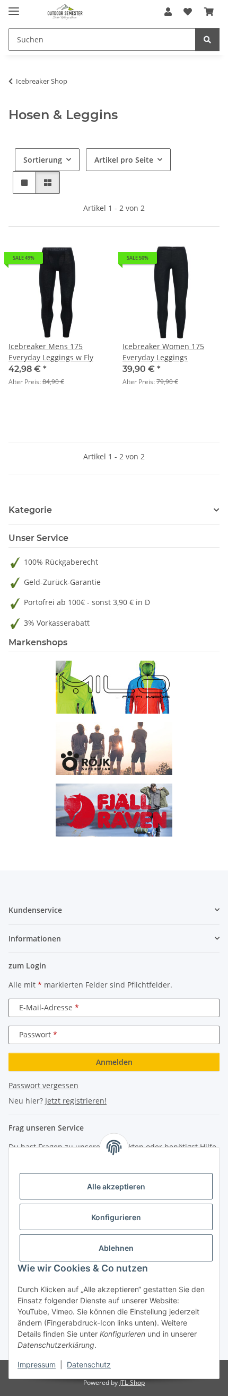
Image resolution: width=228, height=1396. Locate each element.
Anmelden (114, 1062)
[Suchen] (207, 39)
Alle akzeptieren (116, 1186)
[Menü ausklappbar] (13, 6)
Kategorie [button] (30, 510)
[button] (168, 11)
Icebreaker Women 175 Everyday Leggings (163, 351)
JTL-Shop (132, 1382)
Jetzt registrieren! (76, 1101)
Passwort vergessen (43, 1085)
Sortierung (42, 160)
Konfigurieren (116, 1217)
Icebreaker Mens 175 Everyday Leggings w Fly (50, 351)
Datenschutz (89, 1364)
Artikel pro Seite (123, 160)
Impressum (36, 1364)
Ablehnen (116, 1247)
